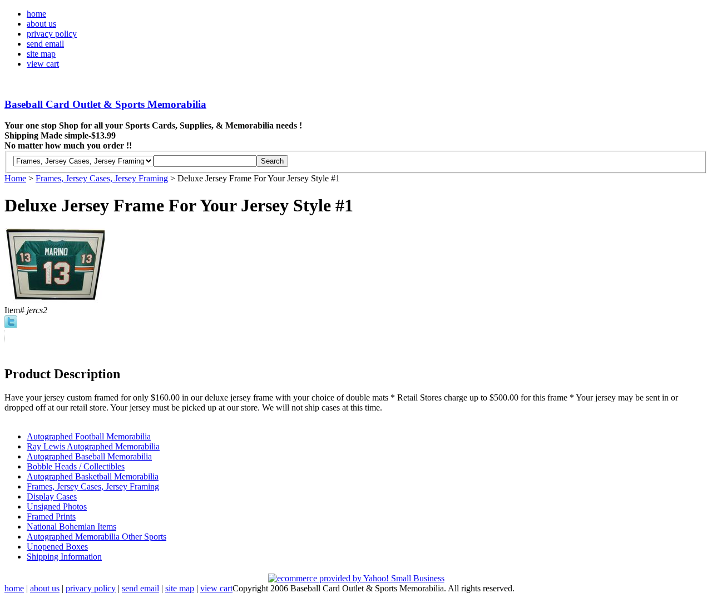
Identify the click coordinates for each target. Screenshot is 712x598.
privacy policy (52, 33)
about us (41, 23)
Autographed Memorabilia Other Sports (96, 536)
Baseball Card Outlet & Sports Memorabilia (105, 104)
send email (45, 43)
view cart (43, 63)
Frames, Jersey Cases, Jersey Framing (102, 178)
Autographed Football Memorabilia (89, 436)
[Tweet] (10, 325)
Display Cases (52, 496)
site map (41, 53)
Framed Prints (51, 516)
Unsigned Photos (57, 506)
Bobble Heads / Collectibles (76, 466)
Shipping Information (64, 556)
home (36, 13)
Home (15, 178)
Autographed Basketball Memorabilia (93, 476)
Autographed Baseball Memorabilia (89, 456)
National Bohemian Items (71, 526)
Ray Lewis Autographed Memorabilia (93, 446)
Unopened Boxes (57, 546)
